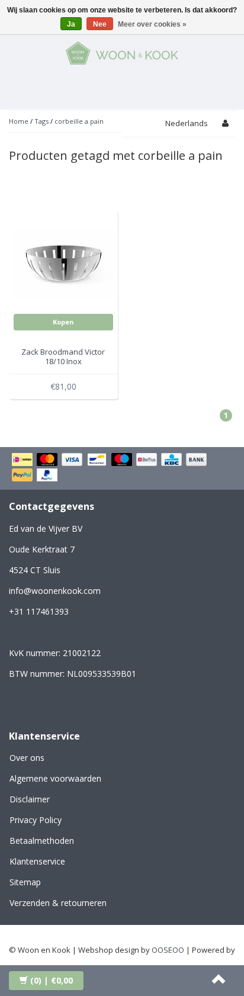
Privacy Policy (35, 819)
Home (18, 121)
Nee (100, 24)
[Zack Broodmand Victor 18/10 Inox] (64, 263)
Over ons (26, 757)
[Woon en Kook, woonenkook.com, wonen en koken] (122, 51)
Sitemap (25, 882)
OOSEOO (168, 949)
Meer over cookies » (152, 24)
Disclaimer (29, 799)
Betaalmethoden (41, 840)
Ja (71, 24)
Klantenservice (37, 861)
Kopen (63, 321)
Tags (41, 121)
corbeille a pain (79, 121)
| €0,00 (51, 980)
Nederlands (186, 123)
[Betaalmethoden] (122, 468)
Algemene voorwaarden (55, 778)
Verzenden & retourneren (58, 902)
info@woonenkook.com (55, 590)
